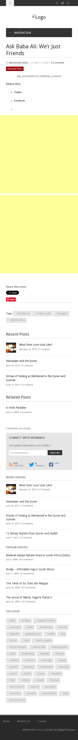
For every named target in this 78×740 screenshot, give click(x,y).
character (15, 627)
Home (6, 721)
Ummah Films (14, 68)
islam (26, 640)
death (30, 627)
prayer (27, 673)
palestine (64, 667)
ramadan (56, 673)
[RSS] (68, 3)
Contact (42, 721)
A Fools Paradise (16, 407)
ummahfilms (49, 693)
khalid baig (28, 653)
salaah (40, 680)
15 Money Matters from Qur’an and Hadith (32, 533)
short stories (17, 686)
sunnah (35, 686)
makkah (14, 660)
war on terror (17, 700)
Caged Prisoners (46, 620)
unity (65, 693)
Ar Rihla (26, 620)
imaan (13, 640)
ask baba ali (23, 313)
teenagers (62, 313)
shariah (54, 680)
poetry (13, 673)
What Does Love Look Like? (35, 344)
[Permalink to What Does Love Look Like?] (11, 347)
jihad (12, 653)
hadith (50, 633)
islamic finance (18, 647)
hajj (63, 633)
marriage (47, 660)
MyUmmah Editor (18, 62)
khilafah (44, 653)
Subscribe (18, 464)
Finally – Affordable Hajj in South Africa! (30, 569)
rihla (12, 680)
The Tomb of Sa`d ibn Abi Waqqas (27, 583)
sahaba (25, 680)
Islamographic (60, 647)
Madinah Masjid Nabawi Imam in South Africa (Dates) (38, 555)
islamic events (43, 640)
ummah (31, 693)
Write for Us (23, 721)
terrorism (15, 693)
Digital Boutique (66, 729)
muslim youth (43, 313)
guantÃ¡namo (33, 633)
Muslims (29, 667)
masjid (62, 660)
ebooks (63, 627)
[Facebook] (57, 3)
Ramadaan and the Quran (21, 360)
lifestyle (60, 653)
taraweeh (50, 686)
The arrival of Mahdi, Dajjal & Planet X (29, 597)
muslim (14, 667)
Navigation (22, 32)
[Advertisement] (39, 154)
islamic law (39, 647)
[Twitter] (63, 3)
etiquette (14, 633)
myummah (46, 667)
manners (30, 660)
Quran (40, 673)
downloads (46, 627)
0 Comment (57, 62)
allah (12, 620)
